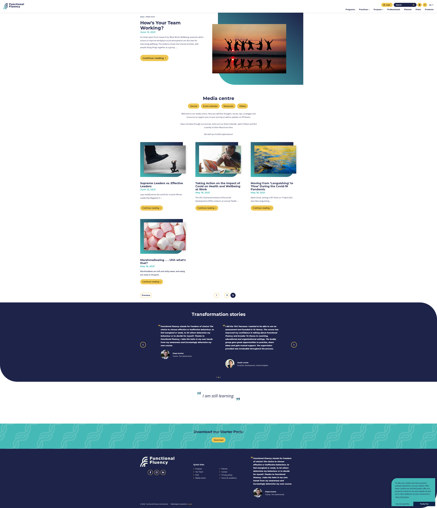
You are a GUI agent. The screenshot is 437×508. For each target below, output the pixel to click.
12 (233, 295)
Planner (408, 9)
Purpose (378, 9)
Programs (350, 9)
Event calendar (210, 106)
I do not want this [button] (402, 504)
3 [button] (220, 377)
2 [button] (218, 377)
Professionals (393, 9)
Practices (363, 9)
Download (218, 440)
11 (227, 295)
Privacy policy (226, 475)
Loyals (190, 504)
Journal (193, 106)
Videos (242, 106)
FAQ (197, 475)
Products (429, 9)
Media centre (200, 478)
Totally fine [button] (424, 504)
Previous (146, 295)
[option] (186, 342)
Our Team (199, 472)
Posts (418, 9)
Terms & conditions (229, 478)
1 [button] (216, 377)
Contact (224, 472)
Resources (228, 106)
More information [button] (402, 497)
